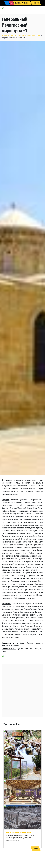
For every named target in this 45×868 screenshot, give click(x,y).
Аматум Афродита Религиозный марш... (19, 832)
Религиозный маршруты (33, 35)
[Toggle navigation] (40, 10)
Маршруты (14, 35)
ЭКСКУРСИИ (5, 35)
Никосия (21, 35)
